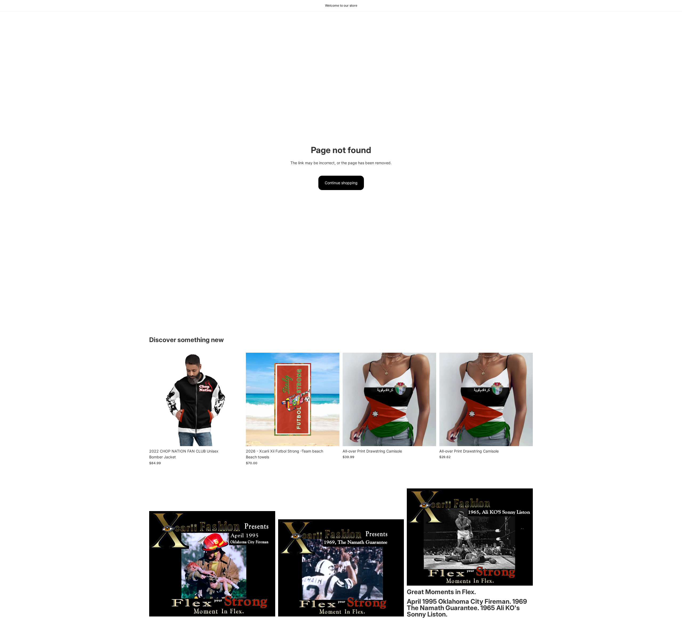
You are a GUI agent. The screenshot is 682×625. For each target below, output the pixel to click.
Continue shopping (341, 182)
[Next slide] (331, 399)
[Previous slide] (254, 399)
